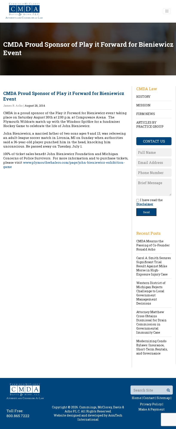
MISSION (143, 105)
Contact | (149, 398)
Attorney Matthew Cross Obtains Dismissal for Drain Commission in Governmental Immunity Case (151, 322)
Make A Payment (151, 409)
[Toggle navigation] (167, 11)
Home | (137, 398)
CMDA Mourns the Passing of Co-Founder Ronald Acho (153, 245)
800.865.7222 (17, 415)
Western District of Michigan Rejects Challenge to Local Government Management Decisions (150, 293)
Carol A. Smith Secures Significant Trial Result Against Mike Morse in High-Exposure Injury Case (153, 266)
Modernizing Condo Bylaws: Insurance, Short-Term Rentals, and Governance (152, 347)
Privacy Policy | (151, 404)
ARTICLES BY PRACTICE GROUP (150, 124)
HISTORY (143, 97)
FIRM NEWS (145, 114)
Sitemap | (164, 398)
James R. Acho (13, 105)
